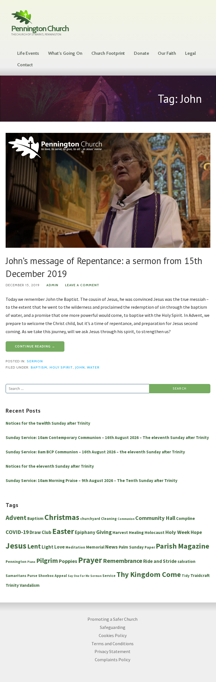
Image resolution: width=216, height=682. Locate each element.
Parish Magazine (182, 546)
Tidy (186, 575)
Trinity (12, 585)
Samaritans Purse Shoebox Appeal (36, 575)
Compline (185, 518)
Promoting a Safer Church (112, 619)
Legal (190, 53)
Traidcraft (200, 575)
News (111, 547)
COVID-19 (17, 532)
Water (93, 367)
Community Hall (155, 518)
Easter (63, 531)
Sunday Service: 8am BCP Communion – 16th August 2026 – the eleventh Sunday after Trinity (95, 451)
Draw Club (40, 532)
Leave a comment (82, 285)
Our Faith (167, 53)
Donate (141, 53)
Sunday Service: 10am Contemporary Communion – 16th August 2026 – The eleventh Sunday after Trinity (107, 437)
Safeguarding (112, 627)
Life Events (28, 53)
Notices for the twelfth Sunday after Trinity (48, 423)
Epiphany (85, 532)
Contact (25, 64)
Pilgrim (47, 560)
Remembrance (122, 561)
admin (52, 285)
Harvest (120, 532)
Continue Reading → (35, 346)
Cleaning (109, 518)
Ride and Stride (160, 561)
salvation (186, 561)
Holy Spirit (61, 367)
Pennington (16, 561)
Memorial (95, 547)
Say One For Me (78, 576)
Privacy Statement (112, 651)
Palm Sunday (131, 547)
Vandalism (30, 585)
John (80, 367)
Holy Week (177, 532)
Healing (136, 532)
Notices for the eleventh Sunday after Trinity (50, 466)
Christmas (61, 517)
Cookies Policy (113, 635)
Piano (31, 562)
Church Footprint (108, 53)
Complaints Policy (112, 659)
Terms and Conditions (112, 643)
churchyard (90, 518)
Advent (16, 517)
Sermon (35, 361)
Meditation (75, 547)
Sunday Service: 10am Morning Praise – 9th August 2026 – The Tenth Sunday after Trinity (91, 480)
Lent (34, 546)
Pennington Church (40, 28)
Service (109, 575)
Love (59, 547)
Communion (126, 519)
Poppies (68, 561)
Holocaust (155, 532)
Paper (150, 547)
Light (47, 547)
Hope (196, 532)
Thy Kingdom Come (148, 574)
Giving (104, 532)
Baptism (39, 367)
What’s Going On (65, 53)
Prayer (90, 560)
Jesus (16, 545)
